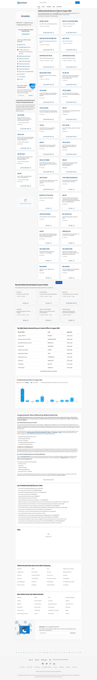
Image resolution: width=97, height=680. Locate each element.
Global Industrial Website (24, 69)
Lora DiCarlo (65, 584)
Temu (48, 568)
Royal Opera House (67, 572)
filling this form (64, 457)
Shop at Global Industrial (48, 479)
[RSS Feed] (54, 664)
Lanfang (19, 600)
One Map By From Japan (53, 610)
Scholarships (61, 667)
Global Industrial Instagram (24, 61)
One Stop (49, 572)
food (60, 432)
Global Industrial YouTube (24, 66)
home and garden (30, 432)
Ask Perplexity (22, 76)
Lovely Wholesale (21, 581)
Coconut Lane (50, 575)
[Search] (77, 2)
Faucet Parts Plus (69, 604)
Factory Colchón (37, 600)
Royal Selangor (50, 581)
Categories (48, 6)
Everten (67, 613)
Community (59, 6)
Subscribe (72, 633)
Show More (59, 282)
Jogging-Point (20, 572)
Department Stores (28, 22)
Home (39, 6)
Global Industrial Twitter (24, 58)
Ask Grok (21, 79)
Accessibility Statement (46, 667)
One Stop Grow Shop (51, 578)
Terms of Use (22, 667)
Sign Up (30, 95)
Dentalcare (34, 584)
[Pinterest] (50, 664)
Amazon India (37, 607)
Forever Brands (37, 604)
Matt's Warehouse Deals (22, 613)
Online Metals (37, 610)
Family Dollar (51, 613)
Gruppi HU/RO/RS (51, 584)
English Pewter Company (68, 568)
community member (25, 456)
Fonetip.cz (19, 575)
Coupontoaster (19, 22)
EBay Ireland (20, 607)
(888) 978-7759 (22, 44)
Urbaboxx (65, 575)
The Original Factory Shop (68, 581)
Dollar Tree (19, 568)
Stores (43, 6)
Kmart (35, 613)
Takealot (67, 600)
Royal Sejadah (66, 578)
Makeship (19, 604)
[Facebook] (43, 664)
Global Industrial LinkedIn (24, 63)
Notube (59, 671)
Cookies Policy (37, 667)
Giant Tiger (68, 607)
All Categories (44, 659)
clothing (49, 432)
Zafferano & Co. (20, 610)
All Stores (37, 659)
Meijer (67, 610)
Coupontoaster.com (43, 671)
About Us (31, 659)
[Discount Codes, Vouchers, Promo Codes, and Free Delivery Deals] (22, 2)
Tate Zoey (50, 600)
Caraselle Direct (35, 578)
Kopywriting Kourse (52, 604)
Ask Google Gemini (29, 71)
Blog (54, 6)
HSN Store (34, 581)
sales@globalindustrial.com (24, 47)
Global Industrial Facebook (24, 56)
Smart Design (34, 572)
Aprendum (19, 578)
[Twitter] (47, 664)
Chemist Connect (21, 584)
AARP (33, 568)
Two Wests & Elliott (36, 575)
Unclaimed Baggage (70, 597)
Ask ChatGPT (22, 74)
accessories (55, 432)
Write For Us (74, 667)
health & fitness (43, 432)
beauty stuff (37, 432)
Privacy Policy (29, 667)
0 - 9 (80, 652)
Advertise (55, 667)
